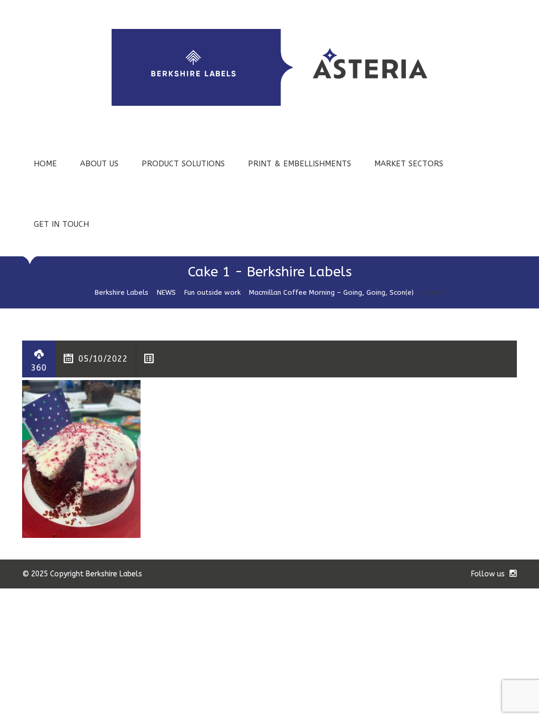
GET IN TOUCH (61, 224)
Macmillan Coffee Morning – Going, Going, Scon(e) (331, 292)
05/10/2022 (103, 359)
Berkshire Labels (121, 292)
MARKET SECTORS (408, 163)
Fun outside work (212, 292)
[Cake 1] (81, 458)
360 (39, 368)
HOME (45, 163)
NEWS (166, 292)
